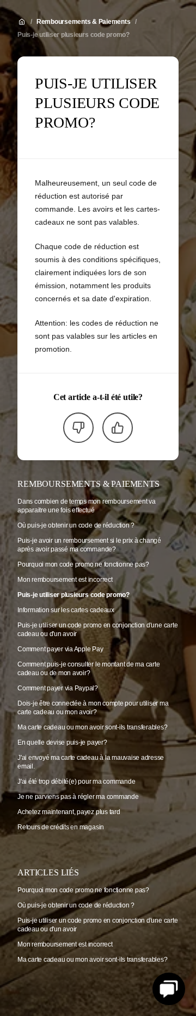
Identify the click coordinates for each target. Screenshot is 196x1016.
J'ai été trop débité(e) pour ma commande (76, 781)
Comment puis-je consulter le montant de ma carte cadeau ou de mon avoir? (88, 669)
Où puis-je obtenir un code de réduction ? (75, 525)
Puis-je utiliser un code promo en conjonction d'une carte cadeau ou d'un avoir (97, 629)
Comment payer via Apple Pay (60, 649)
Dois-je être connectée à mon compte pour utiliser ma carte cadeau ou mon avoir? (93, 708)
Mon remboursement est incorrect (65, 579)
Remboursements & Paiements (83, 22)
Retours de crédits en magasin (60, 827)
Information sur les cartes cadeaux (65, 610)
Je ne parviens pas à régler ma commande (78, 797)
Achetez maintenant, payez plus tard (68, 812)
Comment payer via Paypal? (57, 688)
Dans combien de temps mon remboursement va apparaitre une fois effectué (86, 506)
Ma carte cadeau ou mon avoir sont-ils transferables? (92, 727)
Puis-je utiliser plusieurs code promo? (73, 35)
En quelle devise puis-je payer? (62, 742)
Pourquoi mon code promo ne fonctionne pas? (83, 564)
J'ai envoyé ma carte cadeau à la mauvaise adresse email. (90, 762)
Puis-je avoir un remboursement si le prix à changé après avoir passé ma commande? (89, 545)
